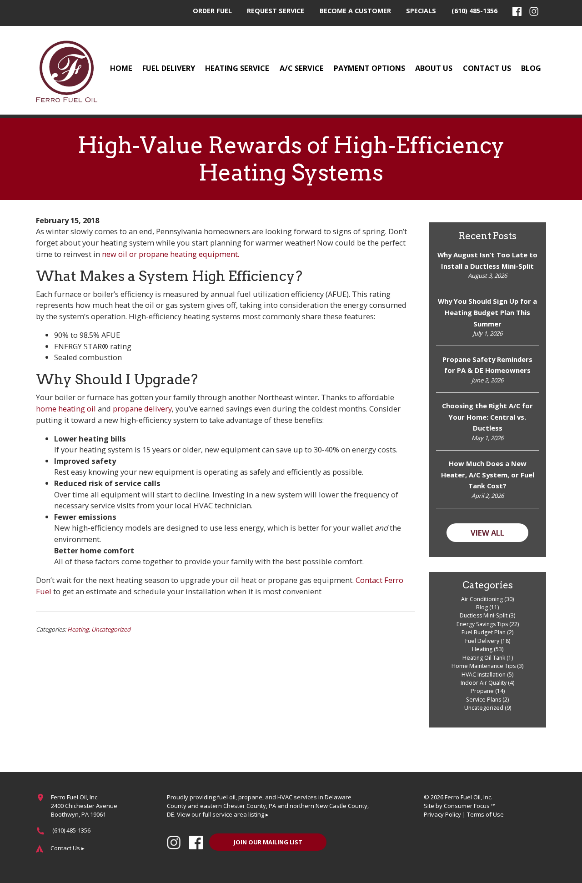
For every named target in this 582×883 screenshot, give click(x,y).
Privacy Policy (442, 814)
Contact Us (487, 68)
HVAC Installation (484, 674)
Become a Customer (355, 10)
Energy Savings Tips (482, 624)
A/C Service (302, 68)
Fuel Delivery (168, 68)
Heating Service (237, 68)
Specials (421, 10)
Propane (482, 691)
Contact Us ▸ (67, 848)
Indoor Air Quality (484, 683)
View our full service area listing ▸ (223, 814)
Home (121, 68)
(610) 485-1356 (474, 10)
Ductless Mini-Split (483, 615)
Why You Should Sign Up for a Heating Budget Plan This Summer (487, 312)
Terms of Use (485, 814)
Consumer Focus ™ (470, 806)
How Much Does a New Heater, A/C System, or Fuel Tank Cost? (487, 474)
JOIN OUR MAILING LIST (268, 842)
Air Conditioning (482, 599)
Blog (531, 68)
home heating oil (66, 408)
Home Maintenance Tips (484, 666)
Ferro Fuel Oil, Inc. (468, 797)
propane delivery (142, 408)
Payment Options (369, 68)
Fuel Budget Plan (484, 632)
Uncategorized (110, 629)
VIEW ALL (487, 532)
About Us (433, 68)
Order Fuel (212, 10)
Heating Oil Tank (483, 658)
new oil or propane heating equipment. (170, 254)
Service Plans (483, 699)
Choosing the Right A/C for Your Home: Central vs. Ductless (487, 416)
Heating (78, 629)
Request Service (275, 10)
